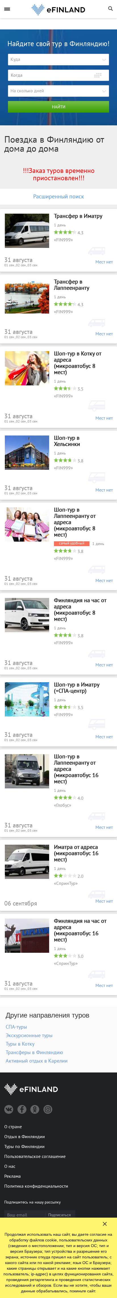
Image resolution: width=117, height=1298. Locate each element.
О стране (13, 1126)
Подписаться (59, 1215)
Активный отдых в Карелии (37, 1061)
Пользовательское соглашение (35, 1156)
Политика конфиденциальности (36, 1186)
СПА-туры (16, 1027)
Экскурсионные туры (29, 1036)
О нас (9, 1166)
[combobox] (58, 59)
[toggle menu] (7, 9)
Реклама (12, 1176)
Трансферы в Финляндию (34, 1052)
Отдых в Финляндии (24, 1136)
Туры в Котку (20, 1044)
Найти (58, 107)
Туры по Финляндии (24, 1146)
